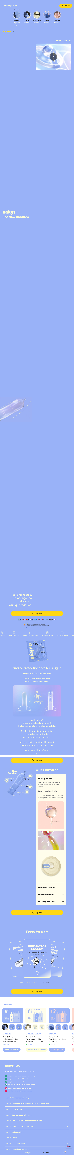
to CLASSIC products (12, 1049)
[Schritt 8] (34, 982)
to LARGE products (57, 1049)
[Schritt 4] (27, 982)
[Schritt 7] (32, 982)
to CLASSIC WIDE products (37, 1049)
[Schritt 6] (31, 982)
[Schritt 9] (36, 982)
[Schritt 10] (37, 982)
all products (66, 6)
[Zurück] (43, 983)
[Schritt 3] (25, 982)
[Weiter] (52, 983)
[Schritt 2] (24, 982)
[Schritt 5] (29, 982)
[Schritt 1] (21, 982)
